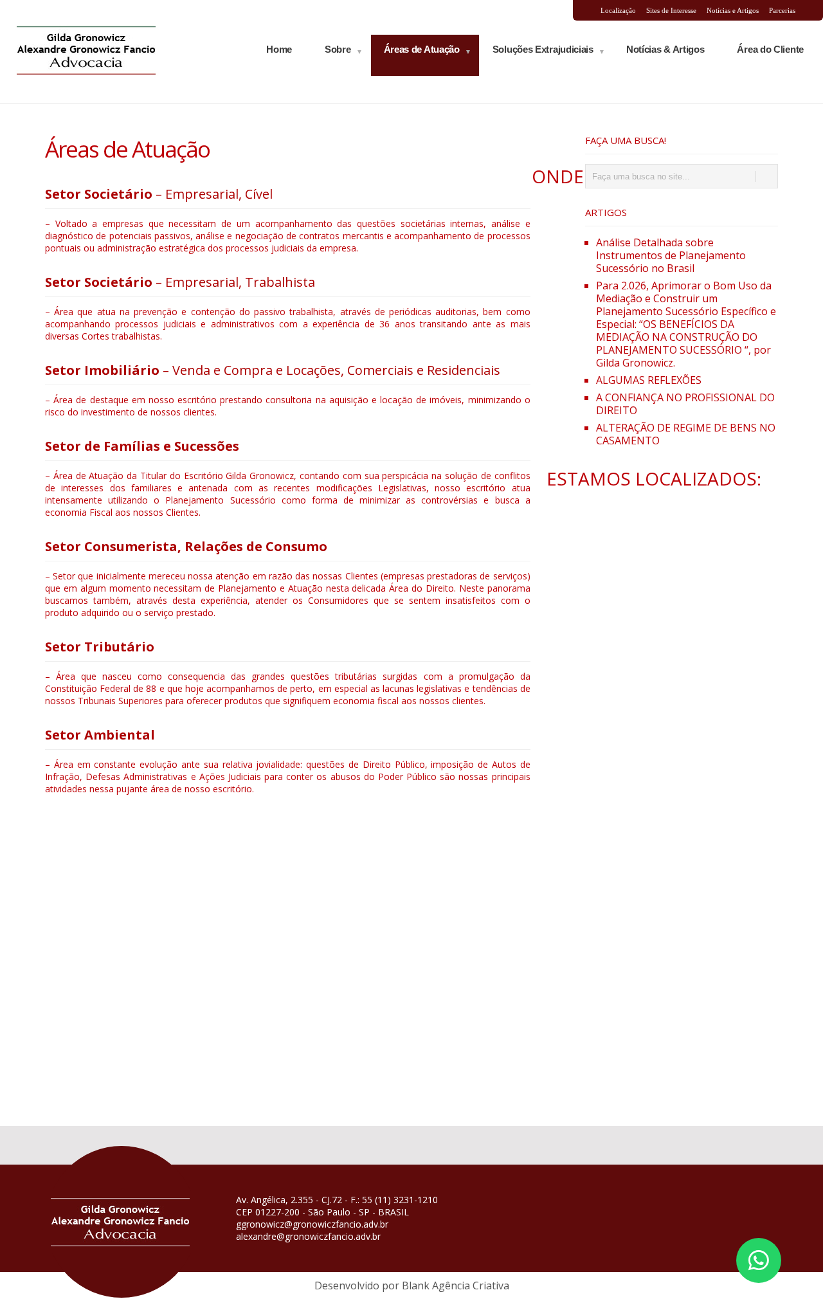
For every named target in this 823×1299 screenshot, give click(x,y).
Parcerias (782, 10)
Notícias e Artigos (733, 10)
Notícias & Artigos (665, 49)
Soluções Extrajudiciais (543, 49)
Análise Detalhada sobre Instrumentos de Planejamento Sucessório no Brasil (671, 255)
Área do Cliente (770, 49)
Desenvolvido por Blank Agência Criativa (411, 1285)
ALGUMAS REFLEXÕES (648, 380)
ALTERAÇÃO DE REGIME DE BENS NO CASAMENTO (685, 434)
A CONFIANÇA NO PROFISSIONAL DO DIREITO (685, 403)
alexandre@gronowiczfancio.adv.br (308, 1236)
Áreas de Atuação (422, 49)
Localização (618, 10)
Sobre (338, 49)
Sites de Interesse (671, 10)
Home (279, 49)
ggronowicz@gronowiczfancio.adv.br (312, 1224)
